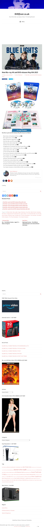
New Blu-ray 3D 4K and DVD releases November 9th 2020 (16, 209)
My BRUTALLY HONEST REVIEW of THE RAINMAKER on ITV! (15, 345)
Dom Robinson (19, 75)
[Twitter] (6, 181)
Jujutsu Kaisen (23, 213)
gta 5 (7, 474)
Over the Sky (38, 213)
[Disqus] (22, 242)
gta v (13, 474)
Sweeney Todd (11, 215)
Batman (9, 467)
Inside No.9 (23, 474)
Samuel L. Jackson (25, 478)
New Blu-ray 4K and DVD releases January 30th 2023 (15, 207)
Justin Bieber (9, 476)
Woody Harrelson (9, 481)
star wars (16, 480)
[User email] (11, 181)
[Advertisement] (22, 34)
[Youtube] (9, 181)
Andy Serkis (4, 467)
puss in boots (5, 215)
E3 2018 (7, 472)
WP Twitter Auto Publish (17, 526)
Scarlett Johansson (34, 478)
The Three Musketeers (13, 217)
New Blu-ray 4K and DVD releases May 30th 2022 (14, 202)
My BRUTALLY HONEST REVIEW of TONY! (11, 351)
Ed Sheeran (19, 472)
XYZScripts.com (27, 526)
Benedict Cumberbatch (17, 467)
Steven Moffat (23, 480)
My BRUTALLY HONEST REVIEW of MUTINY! (12, 353)
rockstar (12, 478)
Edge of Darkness (22, 212)
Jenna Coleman (30, 474)
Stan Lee (4, 480)
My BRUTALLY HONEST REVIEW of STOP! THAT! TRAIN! (14, 356)
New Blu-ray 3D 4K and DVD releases (33, 75)
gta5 (10, 474)
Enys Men (28, 212)
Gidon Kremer (33, 212)
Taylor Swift (37, 480)
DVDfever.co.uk (22, 14)
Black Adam (9, 212)
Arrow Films (4, 508)
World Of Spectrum (6, 513)
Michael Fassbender (21, 476)
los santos (15, 476)
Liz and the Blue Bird (31, 213)
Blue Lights (15, 212)
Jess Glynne (37, 474)
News (3, 76)
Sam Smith (17, 478)
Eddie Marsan (12, 472)
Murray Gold (28, 476)
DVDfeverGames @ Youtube (8, 510)
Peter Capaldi (36, 476)
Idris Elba (17, 474)
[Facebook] (4, 181)
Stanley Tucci (10, 480)
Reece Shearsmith (6, 478)
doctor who (20, 470)
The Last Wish (33, 215)
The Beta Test (18, 215)
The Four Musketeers (25, 215)
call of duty (26, 467)
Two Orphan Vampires (23, 217)
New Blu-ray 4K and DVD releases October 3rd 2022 (15, 203)
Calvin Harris (33, 467)
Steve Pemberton (30, 480)
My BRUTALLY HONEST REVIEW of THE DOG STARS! (13, 348)
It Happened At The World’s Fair (13, 213)
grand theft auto (27, 472)
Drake (39, 469)
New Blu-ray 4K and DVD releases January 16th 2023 (15, 205)
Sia (39, 478)
